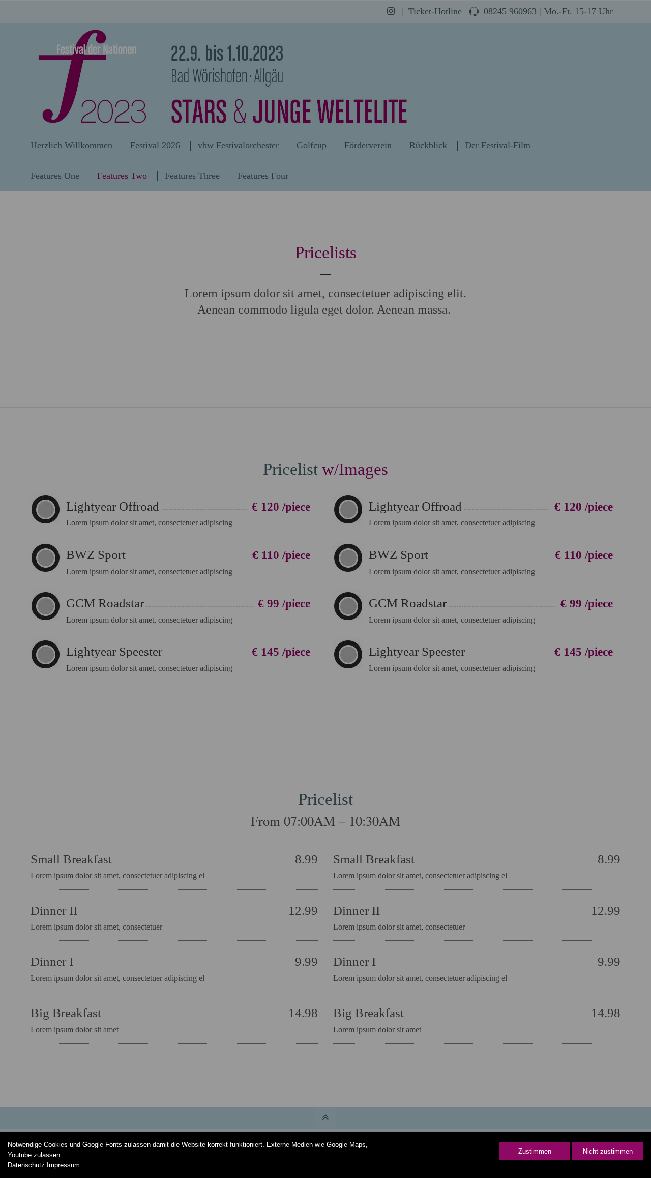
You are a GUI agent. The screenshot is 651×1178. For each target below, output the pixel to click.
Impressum (63, 1165)
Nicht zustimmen (608, 1151)
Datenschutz (26, 1165)
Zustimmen (534, 1151)
